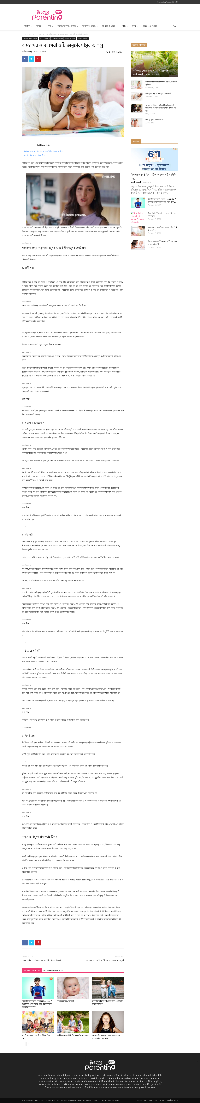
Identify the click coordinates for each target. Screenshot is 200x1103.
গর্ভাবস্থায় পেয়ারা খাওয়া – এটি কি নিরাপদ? (150, 70)
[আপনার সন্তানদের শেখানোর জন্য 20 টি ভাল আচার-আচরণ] (108, 988)
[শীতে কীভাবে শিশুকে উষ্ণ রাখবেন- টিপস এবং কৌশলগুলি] (138, 218)
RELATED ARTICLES (32, 970)
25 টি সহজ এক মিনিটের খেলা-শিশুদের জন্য (73, 1035)
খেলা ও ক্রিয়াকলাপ (51, 34)
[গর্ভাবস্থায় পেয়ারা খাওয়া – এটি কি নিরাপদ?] (154, 64)
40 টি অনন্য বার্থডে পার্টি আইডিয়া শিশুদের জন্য (37, 1037)
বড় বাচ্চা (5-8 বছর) (109, 26)
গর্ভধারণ (27, 26)
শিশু (49, 26)
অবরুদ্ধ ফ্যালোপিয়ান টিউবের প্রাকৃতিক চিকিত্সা (105, 960)
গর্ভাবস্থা (38, 26)
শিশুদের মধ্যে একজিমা (65, 1001)
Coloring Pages (150, 26)
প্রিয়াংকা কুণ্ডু (28, 51)
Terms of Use (159, 1100)
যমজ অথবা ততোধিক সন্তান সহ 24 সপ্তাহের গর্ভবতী (41, 960)
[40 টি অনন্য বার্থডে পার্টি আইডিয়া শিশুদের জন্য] (38, 1022)
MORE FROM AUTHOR (53, 970)
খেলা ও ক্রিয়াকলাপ (70, 38)
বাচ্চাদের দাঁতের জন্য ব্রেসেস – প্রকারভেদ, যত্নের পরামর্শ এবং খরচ (106, 1037)
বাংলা (134, 26)
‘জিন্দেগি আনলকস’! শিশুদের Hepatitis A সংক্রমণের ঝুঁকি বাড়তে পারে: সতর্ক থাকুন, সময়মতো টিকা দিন (37, 1004)
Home (24, 34)
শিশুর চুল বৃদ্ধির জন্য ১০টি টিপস (154, 119)
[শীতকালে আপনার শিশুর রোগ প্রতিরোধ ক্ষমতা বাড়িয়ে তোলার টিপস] (138, 245)
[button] (174, 26)
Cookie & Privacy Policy (143, 1100)
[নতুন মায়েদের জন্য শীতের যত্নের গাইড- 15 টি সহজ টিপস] (138, 231)
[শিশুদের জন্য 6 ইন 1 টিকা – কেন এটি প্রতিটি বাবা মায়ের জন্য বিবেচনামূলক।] (154, 159)
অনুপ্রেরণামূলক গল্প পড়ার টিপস (34, 155)
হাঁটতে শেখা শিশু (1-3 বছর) (67, 26)
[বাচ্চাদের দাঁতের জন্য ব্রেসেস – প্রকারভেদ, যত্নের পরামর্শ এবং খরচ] (108, 1022)
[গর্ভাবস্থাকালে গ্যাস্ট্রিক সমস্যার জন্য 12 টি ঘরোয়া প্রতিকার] (136, 84)
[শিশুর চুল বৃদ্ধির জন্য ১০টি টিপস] (136, 122)
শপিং (124, 26)
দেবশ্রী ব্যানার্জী (138, 74)
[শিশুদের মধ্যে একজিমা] (73, 988)
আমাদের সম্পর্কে (172, 1100)
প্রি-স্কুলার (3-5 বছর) (89, 26)
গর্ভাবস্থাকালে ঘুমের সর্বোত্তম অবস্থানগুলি (158, 93)
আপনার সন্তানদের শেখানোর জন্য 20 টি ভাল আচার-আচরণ (107, 1002)
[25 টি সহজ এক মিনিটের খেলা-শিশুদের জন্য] (73, 1022)
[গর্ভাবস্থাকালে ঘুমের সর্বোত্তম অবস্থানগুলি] (136, 96)
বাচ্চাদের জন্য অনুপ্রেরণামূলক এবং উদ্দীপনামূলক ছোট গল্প (43, 151)
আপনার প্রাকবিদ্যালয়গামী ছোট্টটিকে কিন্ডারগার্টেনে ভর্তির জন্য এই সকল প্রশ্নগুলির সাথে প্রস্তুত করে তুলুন (160, 108)
